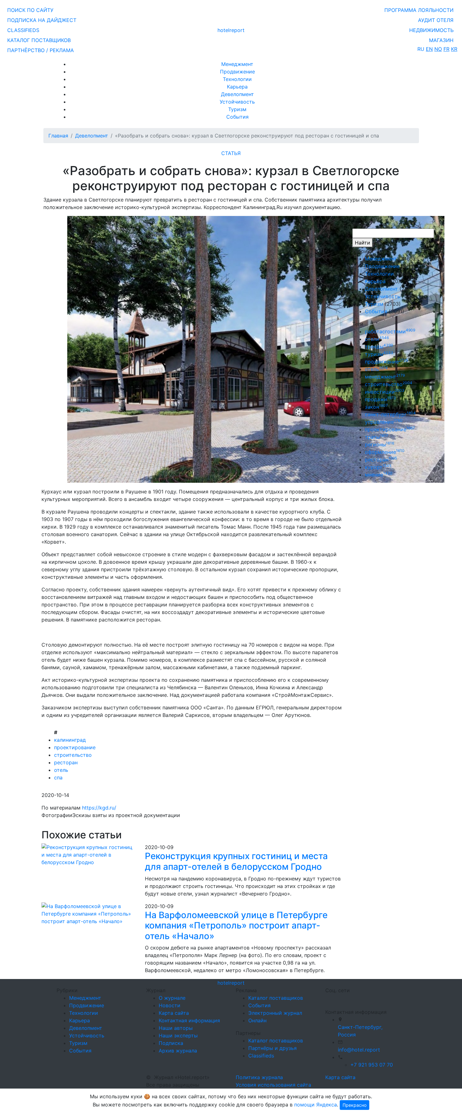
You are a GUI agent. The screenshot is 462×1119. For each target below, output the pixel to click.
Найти (362, 242)
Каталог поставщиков (275, 998)
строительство (73, 755)
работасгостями (390, 331)
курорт (378, 467)
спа (58, 777)
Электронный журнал (275, 1013)
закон (376, 407)
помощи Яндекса (315, 1104)
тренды (379, 346)
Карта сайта (174, 1013)
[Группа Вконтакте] (329, 998)
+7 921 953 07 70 (371, 1065)
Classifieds (261, 1055)
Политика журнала (259, 1077)
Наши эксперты (178, 1035)
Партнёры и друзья (272, 1048)
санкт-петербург (390, 414)
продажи (380, 399)
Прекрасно (354, 1105)
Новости (169, 1005)
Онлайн (257, 1020)
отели (377, 339)
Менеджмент (237, 64)
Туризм (237, 109)
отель (61, 770)
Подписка (171, 1043)
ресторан (66, 762)
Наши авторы (176, 1028)
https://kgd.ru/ (99, 807)
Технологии (237, 79)
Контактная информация (189, 1020)
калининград (70, 740)
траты (376, 437)
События (237, 117)
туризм (379, 354)
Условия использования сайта (273, 1085)
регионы (379, 444)
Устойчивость (237, 102)
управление (384, 422)
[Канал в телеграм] (326, 998)
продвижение (386, 361)
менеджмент (385, 377)
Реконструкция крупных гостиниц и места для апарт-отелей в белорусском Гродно (236, 861)
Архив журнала (178, 1050)
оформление (384, 452)
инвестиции (384, 392)
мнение (379, 474)
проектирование (75, 747)
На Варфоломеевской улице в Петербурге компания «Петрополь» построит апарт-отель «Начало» (236, 925)
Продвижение (237, 71)
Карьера (237, 86)
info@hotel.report (359, 1049)
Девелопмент (237, 94)
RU (420, 49)
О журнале (172, 998)
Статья (231, 153)
